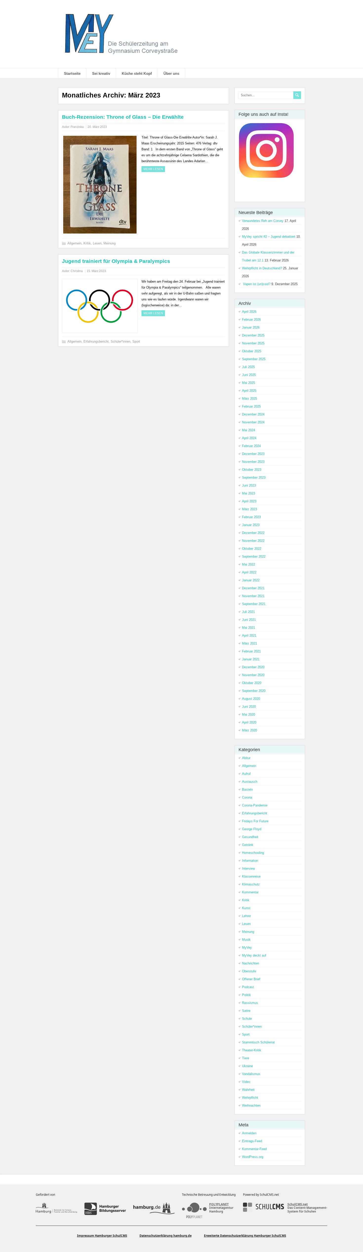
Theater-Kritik (251, 1050)
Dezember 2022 (253, 533)
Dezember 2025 (253, 335)
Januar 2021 (251, 659)
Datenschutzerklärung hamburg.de (166, 1235)
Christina (77, 271)
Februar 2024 (251, 446)
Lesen (97, 243)
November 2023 (253, 462)
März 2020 (249, 730)
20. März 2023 (97, 127)
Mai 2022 (248, 564)
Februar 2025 (251, 406)
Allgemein (74, 243)
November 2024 (253, 422)
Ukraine (247, 1066)
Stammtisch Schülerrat (258, 1042)
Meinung (109, 243)
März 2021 (249, 643)
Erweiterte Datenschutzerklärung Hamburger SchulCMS (245, 1235)
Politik (246, 995)
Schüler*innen (120, 341)
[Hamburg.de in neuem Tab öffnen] (154, 1209)
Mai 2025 (248, 383)
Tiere (245, 1058)
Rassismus (250, 1003)
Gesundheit (250, 837)
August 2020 (251, 699)
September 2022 (253, 556)
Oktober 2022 (251, 548)
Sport (136, 341)
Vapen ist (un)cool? (256, 284)
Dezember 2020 (253, 667)
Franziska (77, 127)
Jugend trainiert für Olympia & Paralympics (116, 261)
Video (246, 1082)
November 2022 (253, 541)
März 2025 (249, 398)
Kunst (246, 908)
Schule (247, 1018)
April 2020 (249, 722)
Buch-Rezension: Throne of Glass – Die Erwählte (123, 117)
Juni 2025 (249, 375)
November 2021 (253, 596)
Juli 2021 (248, 612)
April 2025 (249, 390)
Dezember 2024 (253, 414)
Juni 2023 (249, 485)
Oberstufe (249, 971)
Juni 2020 (249, 706)
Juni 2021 (249, 620)
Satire (246, 1011)
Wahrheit (248, 1090)
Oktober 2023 (251, 469)
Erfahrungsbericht (96, 341)
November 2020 (253, 675)
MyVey (247, 947)
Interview (248, 868)
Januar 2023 (251, 525)
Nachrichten (250, 963)
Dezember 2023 (253, 454)
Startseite (72, 73)
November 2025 (253, 343)
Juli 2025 (248, 367)
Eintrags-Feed (252, 1141)
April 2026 (249, 311)
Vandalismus (251, 1074)
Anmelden (249, 1133)
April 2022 (249, 572)
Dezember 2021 (253, 588)
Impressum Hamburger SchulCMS (102, 1235)
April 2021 (249, 635)
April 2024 (249, 438)
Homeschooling (253, 853)
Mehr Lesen (153, 169)
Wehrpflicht (250, 1097)
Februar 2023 (251, 517)
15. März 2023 (96, 271)
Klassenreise (251, 876)
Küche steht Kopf (137, 73)
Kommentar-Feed (254, 1149)
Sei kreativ (101, 73)
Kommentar (250, 892)
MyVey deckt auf (254, 955)
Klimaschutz (251, 884)
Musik (246, 939)
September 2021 (253, 604)
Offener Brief (251, 979)
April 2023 (249, 501)
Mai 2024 (248, 430)
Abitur (246, 758)
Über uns (171, 73)
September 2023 (253, 477)
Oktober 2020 (251, 683)
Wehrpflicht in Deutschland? (262, 268)
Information (250, 860)
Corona (247, 797)
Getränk (247, 845)
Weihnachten (251, 1105)
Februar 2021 (251, 651)
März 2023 (249, 509)
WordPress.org (252, 1157)
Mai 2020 (248, 714)
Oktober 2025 (251, 351)
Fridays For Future (255, 821)
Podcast (248, 987)
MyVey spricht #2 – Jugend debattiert (268, 236)
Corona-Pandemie (254, 805)
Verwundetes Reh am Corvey (262, 221)
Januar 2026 (251, 327)
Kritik (87, 243)
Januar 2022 (251, 580)
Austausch (249, 781)
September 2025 (253, 359)
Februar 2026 (251, 319)
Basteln (247, 789)
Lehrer (246, 916)
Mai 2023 (248, 493)
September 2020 (253, 691)
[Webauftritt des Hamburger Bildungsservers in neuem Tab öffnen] (105, 1209)
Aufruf (246, 774)
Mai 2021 (248, 627)
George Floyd (251, 829)
